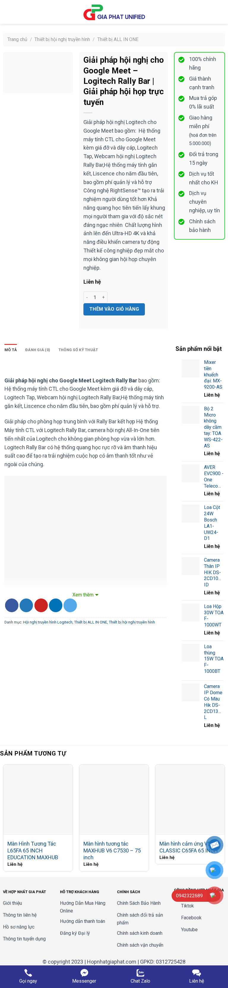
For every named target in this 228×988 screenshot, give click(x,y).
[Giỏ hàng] (221, 11)
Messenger (84, 981)
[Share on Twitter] (26, 605)
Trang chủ (17, 39)
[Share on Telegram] (70, 605)
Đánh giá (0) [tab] (37, 350)
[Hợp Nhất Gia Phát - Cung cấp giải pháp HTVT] (114, 12)
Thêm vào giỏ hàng (114, 309)
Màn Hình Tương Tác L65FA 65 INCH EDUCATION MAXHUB (32, 851)
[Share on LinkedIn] (55, 605)
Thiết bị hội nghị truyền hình (62, 39)
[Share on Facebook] (11, 605)
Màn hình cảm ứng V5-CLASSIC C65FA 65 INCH (188, 847)
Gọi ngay (28, 981)
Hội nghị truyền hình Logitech (47, 622)
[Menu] (8, 11)
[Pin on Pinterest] (41, 605)
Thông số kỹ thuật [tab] (78, 350)
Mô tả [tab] (10, 350)
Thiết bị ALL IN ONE (117, 39)
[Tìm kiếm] (211, 12)
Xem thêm (83, 595)
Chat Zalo (140, 981)
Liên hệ (196, 981)
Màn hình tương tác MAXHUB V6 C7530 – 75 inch (112, 851)
